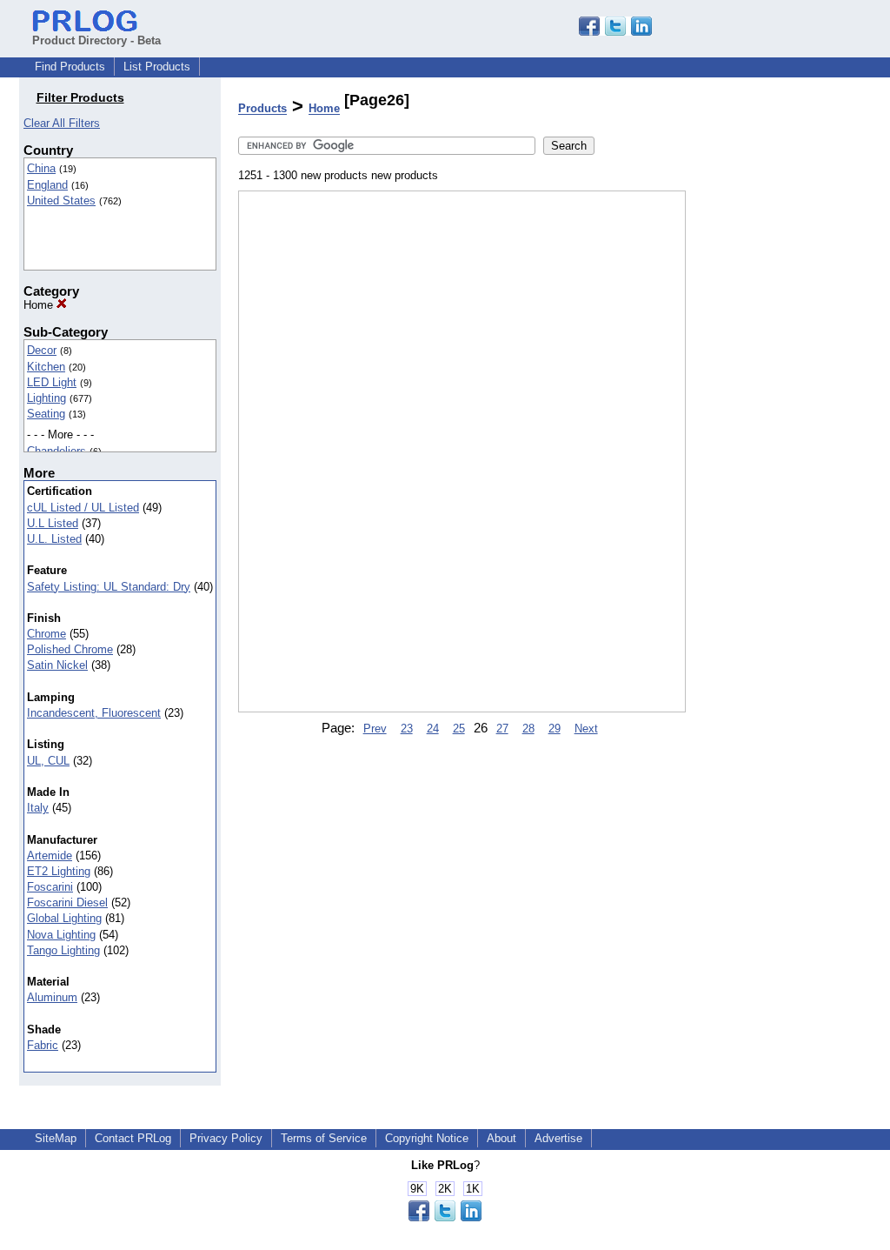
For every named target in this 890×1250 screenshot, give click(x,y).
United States (61, 200)
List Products (156, 66)
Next (586, 728)
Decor (41, 350)
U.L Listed (52, 523)
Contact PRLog (133, 1138)
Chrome (46, 633)
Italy (38, 807)
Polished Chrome (70, 649)
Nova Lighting (61, 934)
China (41, 168)
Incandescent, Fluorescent (94, 712)
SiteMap (55, 1138)
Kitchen (46, 366)
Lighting (46, 397)
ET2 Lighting (58, 871)
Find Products (70, 66)
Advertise (558, 1138)
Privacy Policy (225, 1138)
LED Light (51, 382)
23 (407, 728)
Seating (46, 413)
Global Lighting (64, 918)
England (47, 184)
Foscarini (50, 886)
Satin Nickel (57, 665)
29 (554, 728)
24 (433, 728)
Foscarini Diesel (67, 902)
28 (528, 728)
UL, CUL (48, 760)
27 (502, 728)
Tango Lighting (63, 950)
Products (262, 109)
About (501, 1138)
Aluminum (52, 997)
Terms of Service (324, 1138)
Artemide (49, 855)
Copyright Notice (426, 1138)
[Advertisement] (772, 451)
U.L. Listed (54, 538)
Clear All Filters (61, 123)
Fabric (42, 1045)
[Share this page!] (615, 31)
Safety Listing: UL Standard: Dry (108, 586)
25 (459, 728)
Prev (375, 728)
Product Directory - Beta (96, 40)
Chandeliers (56, 451)
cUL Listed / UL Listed (83, 507)
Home (39, 304)
